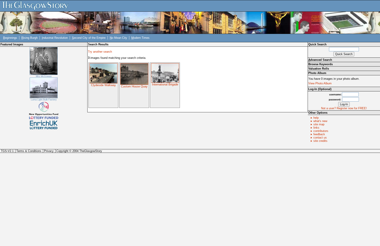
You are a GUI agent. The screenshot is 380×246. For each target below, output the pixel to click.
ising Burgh (29, 37)
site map (318, 124)
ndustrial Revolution (55, 37)
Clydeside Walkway (103, 85)
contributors (320, 131)
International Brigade (165, 84)
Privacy (49, 151)
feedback (319, 134)
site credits (320, 140)
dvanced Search (320, 59)
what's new (320, 121)
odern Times (140, 37)
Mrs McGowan (44, 76)
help (316, 117)
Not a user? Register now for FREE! (344, 108)
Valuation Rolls (318, 68)
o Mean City (118, 37)
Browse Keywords (320, 64)
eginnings (10, 37)
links (316, 127)
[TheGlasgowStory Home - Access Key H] (36, 5)
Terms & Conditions (28, 151)
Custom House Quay (134, 86)
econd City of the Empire (89, 37)
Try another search (100, 51)
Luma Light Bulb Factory (44, 99)
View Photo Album (320, 83)
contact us (320, 137)
